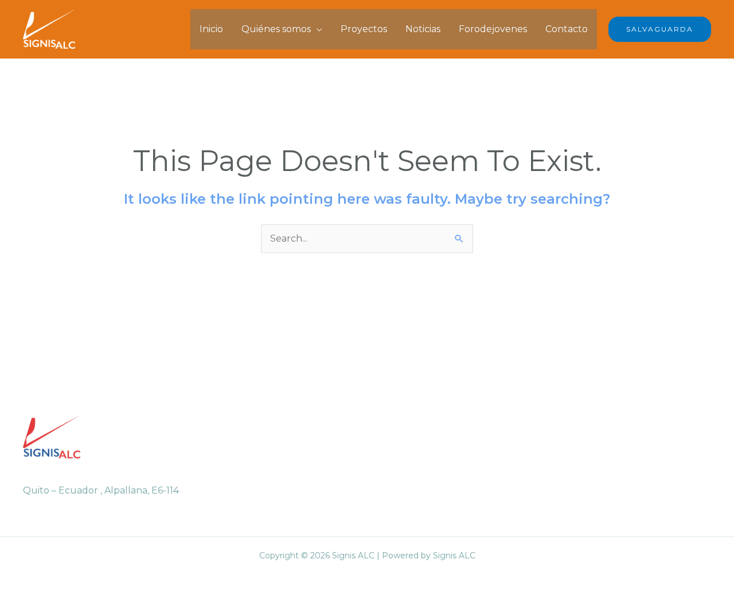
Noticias (422, 29)
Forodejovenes (493, 29)
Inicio (211, 29)
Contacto (566, 29)
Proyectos (364, 29)
